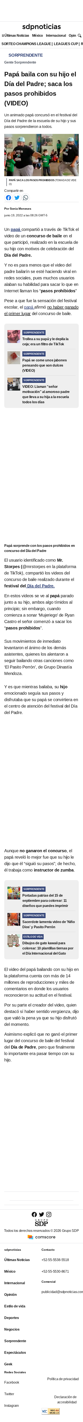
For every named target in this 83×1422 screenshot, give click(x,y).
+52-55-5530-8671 (55, 1271)
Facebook (11, 1382)
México (37, 35)
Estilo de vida (14, 1306)
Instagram (11, 1405)
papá (29, 307)
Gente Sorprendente (20, 62)
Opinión (75, 35)
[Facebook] (8, 197)
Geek (8, 1364)
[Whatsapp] (25, 197)
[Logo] (41, 27)
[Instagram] (48, 1214)
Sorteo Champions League (26, 44)
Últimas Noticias (16, 35)
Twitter (9, 1394)
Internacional (56, 35)
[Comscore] (41, 1237)
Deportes (11, 1318)
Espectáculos (15, 1352)
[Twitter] (17, 197)
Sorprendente (15, 1341)
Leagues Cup (66, 44)
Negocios (11, 1329)
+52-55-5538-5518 (55, 1260)
